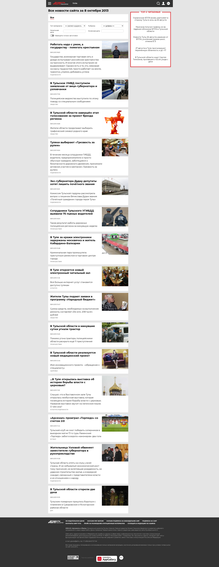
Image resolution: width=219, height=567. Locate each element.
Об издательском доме (75, 521)
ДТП (51, 510)
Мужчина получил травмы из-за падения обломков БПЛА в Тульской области (150, 29)
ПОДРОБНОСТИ (55, 75)
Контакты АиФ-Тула (73, 523)
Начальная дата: (54, 31)
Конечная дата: (94, 31)
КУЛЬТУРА (53, 288)
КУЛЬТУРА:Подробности (59, 409)
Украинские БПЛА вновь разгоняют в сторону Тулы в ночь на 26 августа (150, 19)
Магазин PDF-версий (95, 521)
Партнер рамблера (87, 557)
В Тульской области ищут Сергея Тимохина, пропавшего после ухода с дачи (150, 59)
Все (52, 17)
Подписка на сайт (149, 521)
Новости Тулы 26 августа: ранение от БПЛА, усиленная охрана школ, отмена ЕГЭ (150, 39)
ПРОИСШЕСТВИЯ (56, 229)
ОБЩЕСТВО (54, 104)
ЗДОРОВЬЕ (54, 371)
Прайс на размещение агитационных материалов (104, 523)
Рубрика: (91, 26)
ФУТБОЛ (53, 439)
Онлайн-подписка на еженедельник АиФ (122, 521)
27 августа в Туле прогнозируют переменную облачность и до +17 (150, 49)
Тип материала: (56, 26)
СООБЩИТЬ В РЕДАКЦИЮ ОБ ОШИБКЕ (141, 523)
